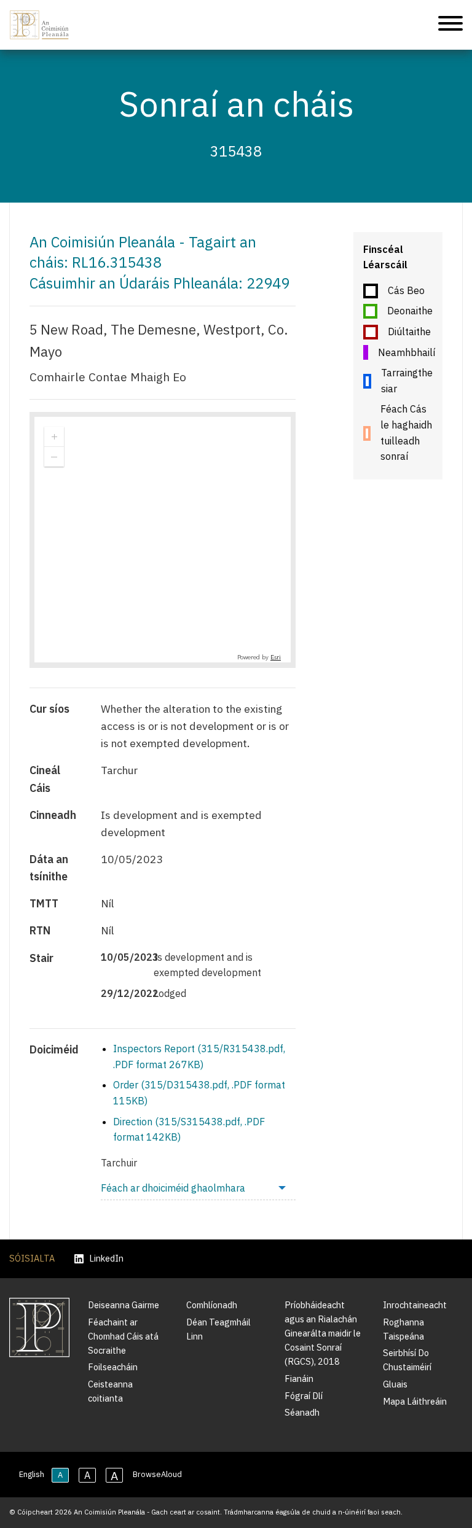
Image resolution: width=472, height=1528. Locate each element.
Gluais (395, 1384)
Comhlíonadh (211, 1305)
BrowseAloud (157, 1474)
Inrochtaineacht (415, 1305)
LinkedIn (106, 1258)
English (31, 1474)
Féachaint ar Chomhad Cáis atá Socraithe (123, 1336)
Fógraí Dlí (304, 1396)
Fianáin (299, 1378)
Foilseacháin (113, 1367)
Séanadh (302, 1412)
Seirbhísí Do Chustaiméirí (407, 1360)
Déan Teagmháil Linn (218, 1329)
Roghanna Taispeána (403, 1329)
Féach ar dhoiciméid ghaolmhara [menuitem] (173, 1188)
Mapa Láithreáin (415, 1401)
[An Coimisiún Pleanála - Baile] (39, 25)
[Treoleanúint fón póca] (450, 25)
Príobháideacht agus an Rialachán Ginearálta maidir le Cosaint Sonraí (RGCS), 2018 (323, 1333)
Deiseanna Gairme (123, 1305)
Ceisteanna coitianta (110, 1391)
